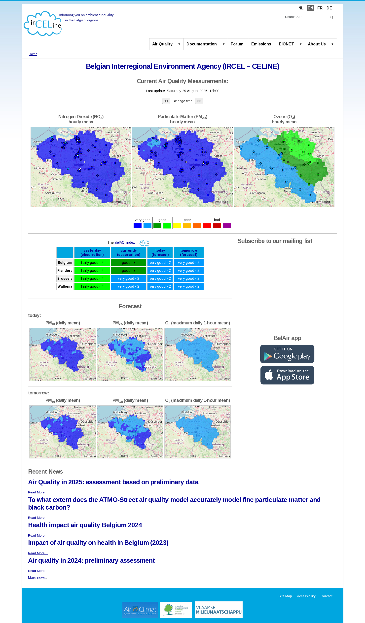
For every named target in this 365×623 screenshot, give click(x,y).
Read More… (38, 492)
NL (301, 8)
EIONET (286, 44)
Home (33, 54)
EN (310, 8)
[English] (69, 23)
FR (320, 8)
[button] (180, 44)
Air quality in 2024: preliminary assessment (91, 560)
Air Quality (162, 44)
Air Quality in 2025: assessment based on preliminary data (113, 482)
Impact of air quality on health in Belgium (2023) (98, 542)
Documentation (201, 44)
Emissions (261, 44)
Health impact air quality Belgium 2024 (85, 525)
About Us (317, 44)
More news (37, 578)
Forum (237, 44)
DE (329, 8)
